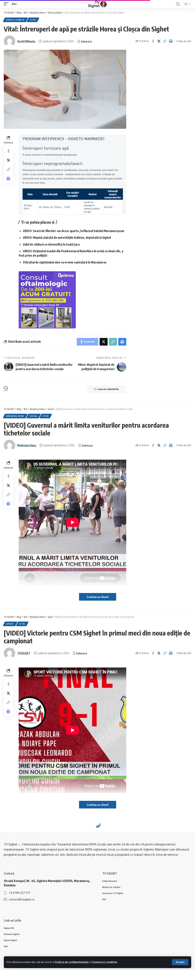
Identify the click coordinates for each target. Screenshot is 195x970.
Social (34, 416)
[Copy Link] (164, 41)
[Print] (170, 41)
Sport (10, 624)
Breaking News (15, 416)
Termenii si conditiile (104, 962)
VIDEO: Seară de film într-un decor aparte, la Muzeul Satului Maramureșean (73, 231)
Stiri (33, 20)
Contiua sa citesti (98, 597)
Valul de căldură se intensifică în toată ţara (51, 244)
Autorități (13, 832)
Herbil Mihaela (26, 41)
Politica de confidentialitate (72, 962)
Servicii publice (15, 20)
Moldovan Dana (26, 445)
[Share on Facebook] (153, 41)
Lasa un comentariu (108, 389)
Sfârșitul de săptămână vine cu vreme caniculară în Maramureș (64, 262)
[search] (178, 4)
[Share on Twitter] (158, 41)
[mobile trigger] (7, 3)
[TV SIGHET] (97, 4)
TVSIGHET (23, 653)
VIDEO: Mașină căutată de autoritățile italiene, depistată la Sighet (67, 237)
